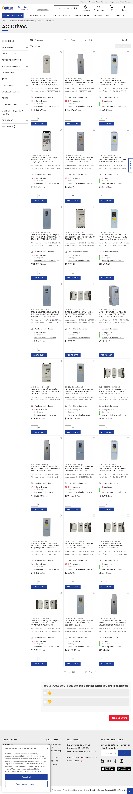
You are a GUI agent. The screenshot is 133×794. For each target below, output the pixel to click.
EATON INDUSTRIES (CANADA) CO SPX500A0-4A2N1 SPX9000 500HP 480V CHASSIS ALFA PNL (79, 82)
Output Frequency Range (12, 112)
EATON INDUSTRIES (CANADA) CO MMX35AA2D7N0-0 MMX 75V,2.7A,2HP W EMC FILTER (45, 160)
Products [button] (13, 15)
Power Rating (10, 53)
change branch (43, 10)
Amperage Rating (11, 60)
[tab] (15, 41)
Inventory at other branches (45, 106)
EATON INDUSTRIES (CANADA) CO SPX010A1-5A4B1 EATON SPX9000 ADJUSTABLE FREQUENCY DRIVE (113, 623)
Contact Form (51, 764)
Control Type (10, 104)
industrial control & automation (22, 21)
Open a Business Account (53, 745)
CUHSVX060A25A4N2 (40, 233)
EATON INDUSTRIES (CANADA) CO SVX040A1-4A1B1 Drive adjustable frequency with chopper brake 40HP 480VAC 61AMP (45, 546)
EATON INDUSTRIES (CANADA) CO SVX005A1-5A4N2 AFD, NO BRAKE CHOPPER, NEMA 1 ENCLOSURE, (113, 468)
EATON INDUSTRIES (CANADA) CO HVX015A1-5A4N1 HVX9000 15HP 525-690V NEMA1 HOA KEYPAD (79, 160)
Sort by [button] (125, 40)
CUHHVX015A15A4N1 (73, 155)
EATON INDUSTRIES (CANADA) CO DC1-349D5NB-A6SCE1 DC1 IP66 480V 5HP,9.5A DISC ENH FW (79, 314)
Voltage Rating (11, 91)
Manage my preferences (26, 784)
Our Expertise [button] (37, 15)
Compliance (7, 744)
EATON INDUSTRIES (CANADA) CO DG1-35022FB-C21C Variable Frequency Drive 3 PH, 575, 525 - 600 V (45, 83)
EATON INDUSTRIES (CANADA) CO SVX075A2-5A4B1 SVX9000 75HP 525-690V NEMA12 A (79, 623)
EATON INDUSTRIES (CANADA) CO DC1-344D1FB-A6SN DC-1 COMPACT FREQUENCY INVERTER (46, 391)
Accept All (26, 777)
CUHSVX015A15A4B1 (107, 233)
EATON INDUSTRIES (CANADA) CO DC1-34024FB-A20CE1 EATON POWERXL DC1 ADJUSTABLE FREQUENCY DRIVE (79, 546)
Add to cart (39, 123)
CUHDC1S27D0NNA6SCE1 (109, 387)
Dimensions (8, 41)
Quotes (83, 2)
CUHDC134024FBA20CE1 (75, 541)
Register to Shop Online (120, 2)
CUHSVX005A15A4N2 (108, 464)
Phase (5, 98)
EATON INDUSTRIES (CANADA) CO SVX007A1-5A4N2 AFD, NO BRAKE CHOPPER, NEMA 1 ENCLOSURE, (113, 160)
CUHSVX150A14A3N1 (107, 310)
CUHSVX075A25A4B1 (74, 618)
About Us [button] (121, 15)
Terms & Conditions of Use (73, 790)
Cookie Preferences (53, 790)
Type (4, 79)
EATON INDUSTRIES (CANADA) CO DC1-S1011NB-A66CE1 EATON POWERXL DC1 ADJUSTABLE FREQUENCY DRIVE (45, 624)
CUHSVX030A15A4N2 (74, 387)
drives (40, 21)
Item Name (7, 85)
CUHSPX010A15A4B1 (107, 618)
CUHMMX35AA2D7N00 (41, 155)
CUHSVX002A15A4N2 (108, 78)
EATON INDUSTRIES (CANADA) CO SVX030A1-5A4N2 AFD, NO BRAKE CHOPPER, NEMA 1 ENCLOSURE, (79, 391)
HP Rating (7, 47)
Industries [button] (80, 15)
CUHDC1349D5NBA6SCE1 (76, 310)
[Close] (47, 748)
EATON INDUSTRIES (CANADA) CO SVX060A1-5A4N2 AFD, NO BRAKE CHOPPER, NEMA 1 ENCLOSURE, (45, 314)
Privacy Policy (36, 771)
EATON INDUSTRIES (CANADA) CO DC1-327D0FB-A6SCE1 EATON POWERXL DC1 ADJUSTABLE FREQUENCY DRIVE (113, 546)
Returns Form (51, 761)
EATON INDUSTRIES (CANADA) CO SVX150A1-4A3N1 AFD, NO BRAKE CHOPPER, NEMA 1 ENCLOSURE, (113, 314)
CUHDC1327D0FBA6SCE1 (109, 541)
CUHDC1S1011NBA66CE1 (41, 618)
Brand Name (8, 72)
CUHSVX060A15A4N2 (40, 310)
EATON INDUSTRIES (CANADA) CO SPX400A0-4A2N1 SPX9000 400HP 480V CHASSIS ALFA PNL (45, 468)
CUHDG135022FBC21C (41, 78)
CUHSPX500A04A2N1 (74, 78)
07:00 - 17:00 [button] (26, 10)
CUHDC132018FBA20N (74, 233)
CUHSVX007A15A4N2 (108, 155)
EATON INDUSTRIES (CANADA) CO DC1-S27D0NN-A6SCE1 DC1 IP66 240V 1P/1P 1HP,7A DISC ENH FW (113, 391)
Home (4, 21)
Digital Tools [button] (60, 15)
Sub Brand (8, 120)
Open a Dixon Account (98, 2)
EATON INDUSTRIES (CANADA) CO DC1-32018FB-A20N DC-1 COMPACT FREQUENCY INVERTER (80, 237)
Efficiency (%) (10, 126)
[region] (26, 768)
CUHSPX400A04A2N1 (40, 464)
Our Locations (51, 757)
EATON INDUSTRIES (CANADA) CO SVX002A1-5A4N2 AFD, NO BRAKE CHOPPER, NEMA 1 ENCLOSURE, (113, 82)
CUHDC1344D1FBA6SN (40, 387)
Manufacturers (102, 15)
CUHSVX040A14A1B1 (39, 541)
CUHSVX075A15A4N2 (74, 464)
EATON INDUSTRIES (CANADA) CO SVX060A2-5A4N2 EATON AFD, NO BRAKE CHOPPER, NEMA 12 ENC (45, 237)
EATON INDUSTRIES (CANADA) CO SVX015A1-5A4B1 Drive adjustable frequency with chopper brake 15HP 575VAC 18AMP (114, 238)
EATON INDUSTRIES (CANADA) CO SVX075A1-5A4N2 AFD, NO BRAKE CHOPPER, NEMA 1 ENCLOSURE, (79, 468)
